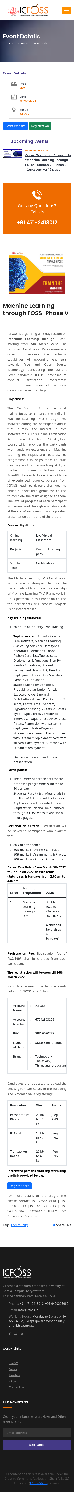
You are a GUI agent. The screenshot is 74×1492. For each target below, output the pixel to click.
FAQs (12, 1381)
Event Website (15, 126)
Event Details (40, 43)
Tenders (14, 1375)
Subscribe (37, 1445)
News (13, 1369)
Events (24, 43)
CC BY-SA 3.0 (39, 1483)
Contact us (16, 1387)
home (12, 43)
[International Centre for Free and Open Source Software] (34, 11)
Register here (19, 1186)
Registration (40, 126)
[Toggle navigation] (66, 10)
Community (19, 1225)
